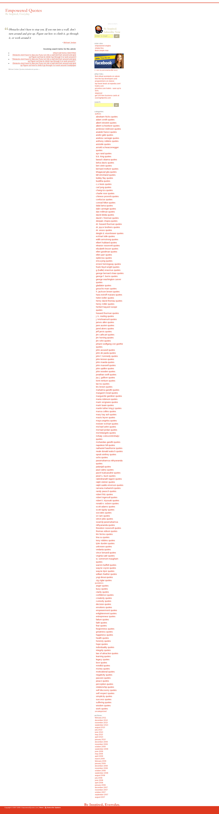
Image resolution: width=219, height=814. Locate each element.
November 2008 (101, 768)
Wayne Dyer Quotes (105, 571)
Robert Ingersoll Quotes (106, 497)
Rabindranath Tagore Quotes (109, 479)
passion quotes (103, 678)
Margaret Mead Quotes (107, 393)
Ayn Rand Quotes (104, 153)
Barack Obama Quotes (106, 159)
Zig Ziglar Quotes (104, 580)
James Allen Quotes (105, 322)
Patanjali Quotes (103, 466)
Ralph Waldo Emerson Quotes (109, 485)
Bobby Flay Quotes (104, 178)
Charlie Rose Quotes (105, 193)
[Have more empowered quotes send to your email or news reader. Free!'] (109, 29)
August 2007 (100, 797)
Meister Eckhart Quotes (107, 424)
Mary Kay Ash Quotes (106, 414)
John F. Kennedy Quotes (107, 356)
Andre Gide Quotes (104, 135)
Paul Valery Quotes (105, 470)
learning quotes (103, 656)
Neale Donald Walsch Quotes (109, 451)
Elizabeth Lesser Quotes (107, 248)
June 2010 (99, 732)
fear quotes (101, 625)
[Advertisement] (100, 13)
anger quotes (102, 586)
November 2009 (101, 744)
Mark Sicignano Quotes (107, 402)
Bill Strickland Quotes (106, 175)
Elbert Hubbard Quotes (106, 242)
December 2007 (101, 787)
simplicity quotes (104, 696)
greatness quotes (104, 632)
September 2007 (101, 795)
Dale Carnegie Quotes (106, 209)
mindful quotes (103, 665)
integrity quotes (103, 650)
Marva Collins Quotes (106, 411)
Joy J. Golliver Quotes (105, 377)
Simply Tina (99, 48)
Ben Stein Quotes (104, 165)
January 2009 (100, 763)
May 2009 (99, 754)
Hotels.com (99, 86)
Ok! (116, 36)
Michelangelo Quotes (106, 433)
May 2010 (99, 734)
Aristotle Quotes (103, 144)
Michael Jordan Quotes (16, 69)
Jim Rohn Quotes (103, 341)
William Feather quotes (106, 574)
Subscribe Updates (54, 807)
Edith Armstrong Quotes (107, 239)
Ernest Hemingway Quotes (108, 264)
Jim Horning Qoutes (105, 337)
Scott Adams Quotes (105, 506)
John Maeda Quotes (105, 362)
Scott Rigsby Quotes (105, 510)
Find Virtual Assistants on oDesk (107, 76)
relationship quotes (105, 687)
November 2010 (101, 723)
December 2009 (101, 742)
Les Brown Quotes (104, 387)
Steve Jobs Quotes (104, 519)
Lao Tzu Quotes (103, 384)
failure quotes (102, 619)
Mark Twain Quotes (105, 405)
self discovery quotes (106, 690)
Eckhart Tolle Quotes (105, 236)
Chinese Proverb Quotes (107, 196)
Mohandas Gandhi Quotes (108, 442)
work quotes (102, 708)
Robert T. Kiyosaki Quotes (107, 500)
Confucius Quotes (104, 199)
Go (116, 105)
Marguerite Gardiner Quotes (109, 396)
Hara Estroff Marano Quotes (109, 295)
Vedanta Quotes (103, 549)
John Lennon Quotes (105, 359)
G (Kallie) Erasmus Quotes (108, 270)
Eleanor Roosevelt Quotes (108, 245)
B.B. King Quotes (103, 156)
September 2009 (101, 749)
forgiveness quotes (105, 629)
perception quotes (104, 684)
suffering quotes (103, 702)
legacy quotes (103, 659)
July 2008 (98, 778)
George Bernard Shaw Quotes (110, 273)
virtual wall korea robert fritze (64, 53)
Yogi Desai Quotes (104, 577)
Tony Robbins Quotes (105, 540)
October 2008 (100, 771)
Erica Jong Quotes (104, 261)
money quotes (103, 669)
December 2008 (101, 766)
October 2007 (100, 792)
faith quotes (101, 622)
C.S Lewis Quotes (104, 184)
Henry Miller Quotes (105, 304)
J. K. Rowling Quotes (105, 316)
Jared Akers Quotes (105, 328)
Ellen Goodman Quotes (106, 251)
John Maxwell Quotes (106, 365)
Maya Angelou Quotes (106, 420)
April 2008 (99, 783)
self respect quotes (105, 693)
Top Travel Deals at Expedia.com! (108, 83)
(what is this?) (112, 24)
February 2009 (100, 761)
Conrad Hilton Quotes (105, 202)
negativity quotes (104, 675)
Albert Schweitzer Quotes (108, 126)
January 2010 (100, 739)
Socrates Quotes (104, 513)
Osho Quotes (102, 457)
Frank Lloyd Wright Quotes (107, 267)
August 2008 (100, 775)
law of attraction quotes (107, 653)
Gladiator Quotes (103, 285)
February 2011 (100, 718)
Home (41, 807)
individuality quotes (105, 647)
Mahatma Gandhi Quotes (107, 390)
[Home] (23, 12)
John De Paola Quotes (106, 353)
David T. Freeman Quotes (107, 218)
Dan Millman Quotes (105, 212)
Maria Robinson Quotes (107, 399)
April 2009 (99, 756)
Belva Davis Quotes (105, 163)
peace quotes (102, 681)
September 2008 (101, 773)
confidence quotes (105, 595)
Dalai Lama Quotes (104, 205)
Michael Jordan (70, 43)
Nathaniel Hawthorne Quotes (109, 448)
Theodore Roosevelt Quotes (108, 528)
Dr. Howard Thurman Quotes (109, 224)
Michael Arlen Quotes (106, 427)
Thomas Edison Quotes (106, 531)
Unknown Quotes (104, 546)
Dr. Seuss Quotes (104, 230)
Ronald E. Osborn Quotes (107, 503)
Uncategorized (101, 711)
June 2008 (99, 780)
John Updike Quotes (105, 368)
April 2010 (99, 737)
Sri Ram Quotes (103, 516)
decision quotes (103, 604)
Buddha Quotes (103, 181)
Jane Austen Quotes (105, 325)
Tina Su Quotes (103, 537)
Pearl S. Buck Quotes (106, 476)
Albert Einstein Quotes (106, 123)
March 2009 (100, 759)
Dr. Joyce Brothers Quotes (108, 227)
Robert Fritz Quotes (104, 494)
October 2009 (100, 747)
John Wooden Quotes (105, 371)
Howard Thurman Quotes (107, 313)
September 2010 (101, 725)
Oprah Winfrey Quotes (106, 454)
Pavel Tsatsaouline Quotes (108, 473)
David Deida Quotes (105, 215)
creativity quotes (104, 598)
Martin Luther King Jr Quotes (109, 408)
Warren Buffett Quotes (106, 565)
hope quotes (102, 644)
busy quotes (102, 589)
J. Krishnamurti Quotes (106, 319)
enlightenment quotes (106, 613)
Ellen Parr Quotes (104, 255)
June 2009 (99, 751)
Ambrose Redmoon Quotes (108, 129)
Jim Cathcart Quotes (105, 334)
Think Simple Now (101, 50)
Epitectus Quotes (104, 258)
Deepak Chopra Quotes (107, 221)
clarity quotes (102, 592)
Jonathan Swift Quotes (106, 374)
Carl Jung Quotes (103, 187)
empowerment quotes (106, 610)
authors (98, 114)
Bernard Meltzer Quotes (107, 169)
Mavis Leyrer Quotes (105, 417)
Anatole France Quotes (106, 132)
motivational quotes (31, 69)
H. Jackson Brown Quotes (108, 291)
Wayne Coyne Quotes (106, 568)
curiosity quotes (103, 601)
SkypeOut (99, 93)
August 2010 (100, 727)
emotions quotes (104, 607)
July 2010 (98, 730)
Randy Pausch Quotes (106, 491)
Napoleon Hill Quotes (105, 445)
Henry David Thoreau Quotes (109, 301)
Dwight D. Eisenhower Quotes (110, 233)
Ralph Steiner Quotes (105, 482)
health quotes (102, 638)
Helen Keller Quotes (105, 298)
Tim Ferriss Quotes (104, 534)
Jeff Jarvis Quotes (104, 331)
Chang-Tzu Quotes (104, 190)
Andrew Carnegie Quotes (107, 138)
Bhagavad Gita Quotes (106, 172)
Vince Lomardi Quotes (106, 552)
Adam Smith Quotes (105, 119)
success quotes (103, 699)
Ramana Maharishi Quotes (108, 488)
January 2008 (100, 785)
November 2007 (101, 790)
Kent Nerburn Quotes (105, 381)
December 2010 (101, 720)
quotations (99, 583)
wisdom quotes (103, 705)
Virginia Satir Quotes (105, 556)
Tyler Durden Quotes (105, 543)
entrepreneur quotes (105, 616)
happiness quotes (104, 635)
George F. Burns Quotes (107, 276)
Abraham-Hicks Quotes (107, 116)
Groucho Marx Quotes (106, 288)
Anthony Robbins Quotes (107, 141)
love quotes (101, 662)
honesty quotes (103, 641)
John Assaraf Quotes (105, 350)
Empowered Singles (103, 46)
